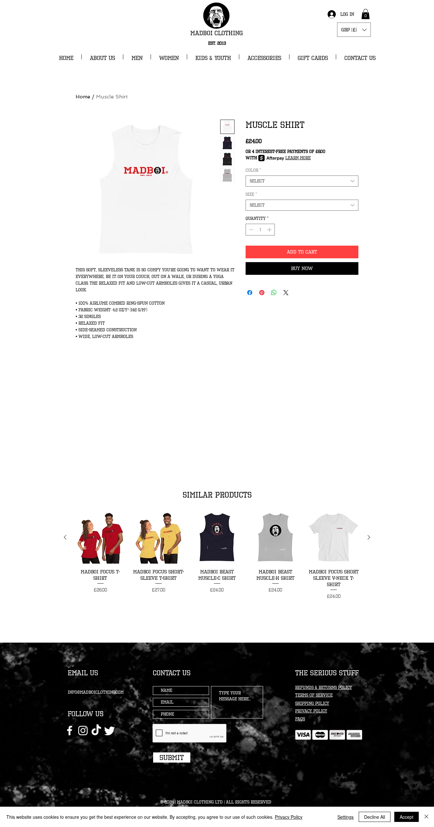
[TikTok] (96, 730)
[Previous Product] (65, 537)
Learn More (298, 158)
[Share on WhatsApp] (274, 292)
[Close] (426, 817)
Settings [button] (345, 817)
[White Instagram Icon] (83, 730)
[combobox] (302, 181)
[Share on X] (286, 292)
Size (251, 194)
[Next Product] (369, 537)
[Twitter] (109, 730)
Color (253, 170)
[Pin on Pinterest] (262, 292)
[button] (365, 14)
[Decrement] (250, 229)
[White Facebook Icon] (69, 730)
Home (83, 97)
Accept (406, 817)
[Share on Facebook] (250, 292)
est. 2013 (217, 43)
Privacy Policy (288, 817)
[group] (217, 555)
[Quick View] (100, 538)
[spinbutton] (260, 229)
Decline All (374, 817)
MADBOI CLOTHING (216, 33)
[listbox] (354, 30)
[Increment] (270, 229)
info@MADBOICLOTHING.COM (96, 692)
